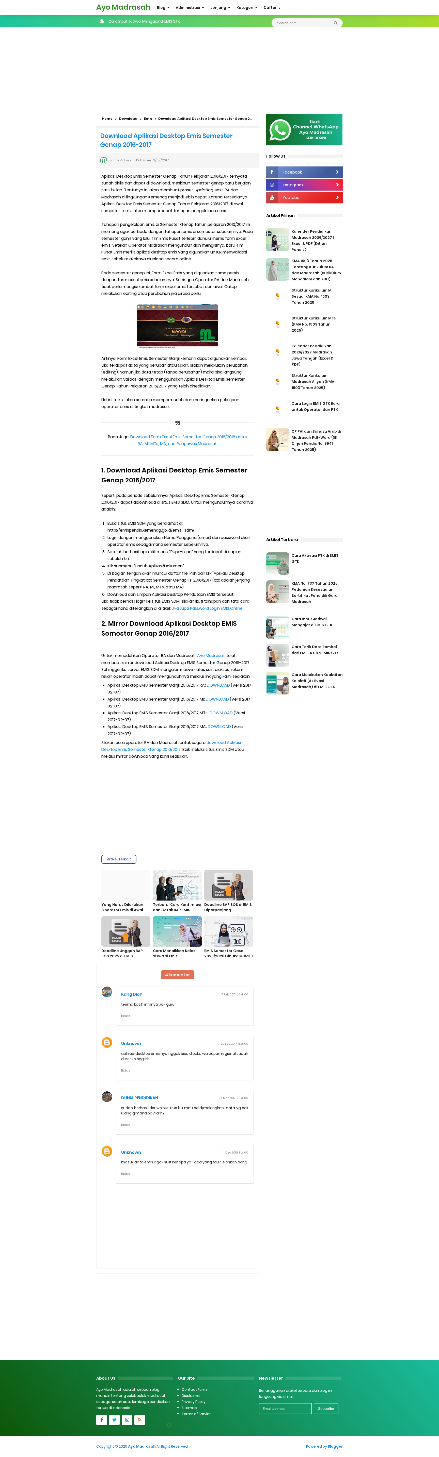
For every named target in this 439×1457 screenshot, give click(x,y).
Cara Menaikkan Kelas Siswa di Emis (174, 953)
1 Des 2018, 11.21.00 (236, 1152)
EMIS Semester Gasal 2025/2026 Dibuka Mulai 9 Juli (228, 956)
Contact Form (194, 1389)
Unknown (131, 1043)
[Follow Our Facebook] (101, 1420)
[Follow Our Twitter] (114, 1420)
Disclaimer (191, 1395)
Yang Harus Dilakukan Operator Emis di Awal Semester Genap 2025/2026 (122, 912)
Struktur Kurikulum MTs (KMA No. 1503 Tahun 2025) (314, 324)
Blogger (335, 1446)
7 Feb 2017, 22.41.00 (235, 994)
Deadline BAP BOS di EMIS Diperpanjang (228, 907)
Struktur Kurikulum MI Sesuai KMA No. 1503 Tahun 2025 (312, 296)
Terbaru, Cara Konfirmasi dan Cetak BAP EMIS (177, 907)
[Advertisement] (219, 68)
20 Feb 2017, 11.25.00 (234, 1044)
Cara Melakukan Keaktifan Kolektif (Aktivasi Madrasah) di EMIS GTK (317, 680)
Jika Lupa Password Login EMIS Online (207, 608)
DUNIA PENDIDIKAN (139, 1098)
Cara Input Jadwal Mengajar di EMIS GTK (144, 21)
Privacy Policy (194, 1401)
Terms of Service (197, 1413)
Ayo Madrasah (211, 655)
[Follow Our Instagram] (127, 1420)
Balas (125, 1016)
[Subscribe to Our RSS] (139, 1420)
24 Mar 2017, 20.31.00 (233, 1098)
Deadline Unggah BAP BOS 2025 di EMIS (122, 953)
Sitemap (189, 1407)
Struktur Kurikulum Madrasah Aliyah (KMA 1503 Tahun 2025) (313, 381)
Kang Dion (132, 994)
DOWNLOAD (218, 685)
